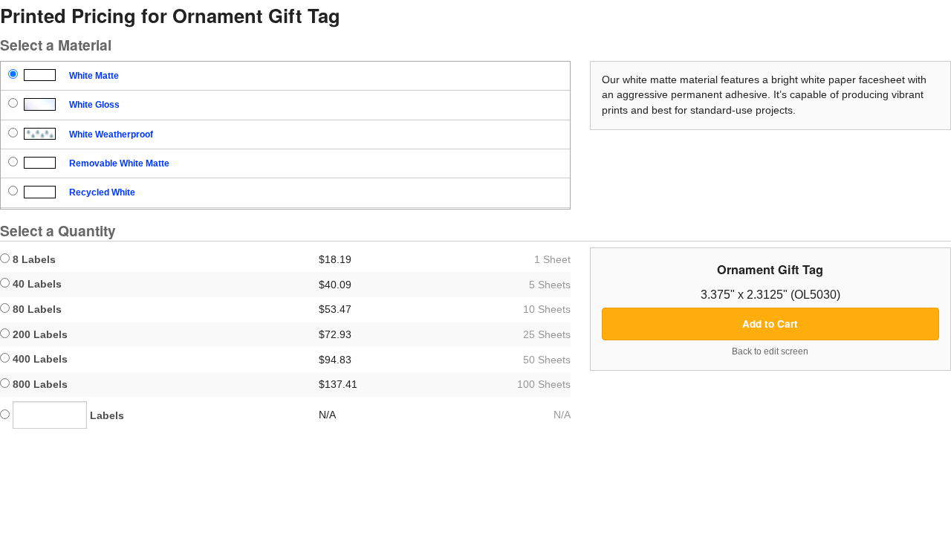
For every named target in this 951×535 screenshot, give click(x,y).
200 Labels (39, 334)
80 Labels (36, 309)
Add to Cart (770, 324)
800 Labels (39, 384)
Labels (105, 415)
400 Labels (39, 359)
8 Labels (33, 259)
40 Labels (36, 284)
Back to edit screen (770, 351)
